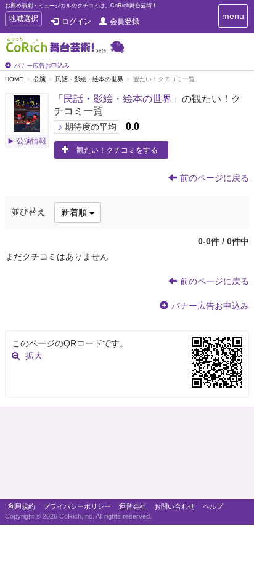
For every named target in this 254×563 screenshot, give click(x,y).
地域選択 (23, 20)
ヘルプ (213, 506)
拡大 (34, 356)
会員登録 (124, 21)
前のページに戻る (214, 178)
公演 (39, 79)
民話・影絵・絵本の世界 (89, 79)
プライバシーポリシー (77, 506)
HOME (14, 79)
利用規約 (21, 506)
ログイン (76, 21)
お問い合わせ (174, 506)
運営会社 (132, 506)
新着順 (75, 212)
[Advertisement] (127, 456)
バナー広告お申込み (42, 65)
